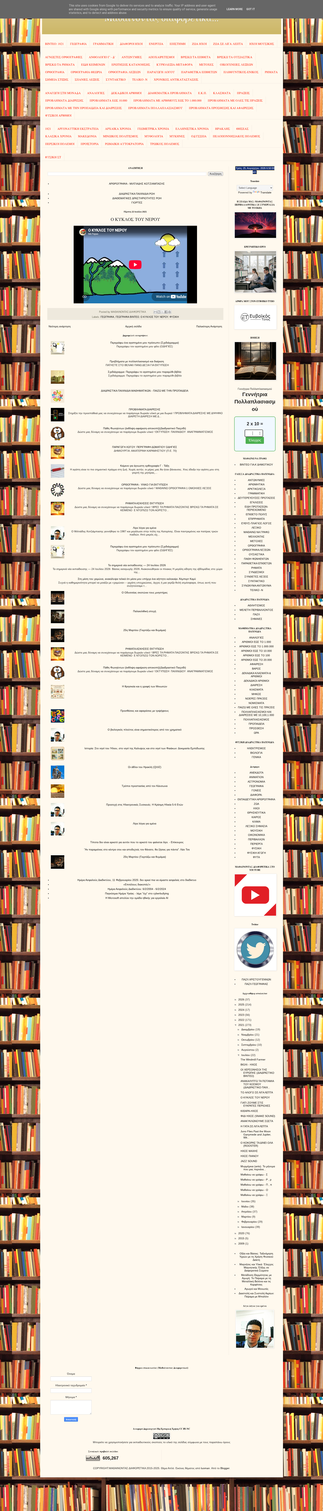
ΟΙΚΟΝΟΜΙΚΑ (256, 834)
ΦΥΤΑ (256, 857)
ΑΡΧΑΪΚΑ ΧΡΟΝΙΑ (118, 129)
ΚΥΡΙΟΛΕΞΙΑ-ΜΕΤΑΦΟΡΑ (174, 64)
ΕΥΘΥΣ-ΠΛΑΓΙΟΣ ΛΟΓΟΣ (256, 523)
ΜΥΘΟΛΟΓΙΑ (153, 136)
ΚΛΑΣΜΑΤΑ (222, 93)
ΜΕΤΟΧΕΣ (206, 64)
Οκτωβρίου (248, 1039)
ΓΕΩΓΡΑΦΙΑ (78, 44)
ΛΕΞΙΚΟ (256, 527)
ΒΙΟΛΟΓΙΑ (256, 752)
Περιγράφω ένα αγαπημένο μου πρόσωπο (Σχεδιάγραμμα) (144, 342)
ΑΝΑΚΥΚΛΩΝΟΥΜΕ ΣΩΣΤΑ (257, 1121)
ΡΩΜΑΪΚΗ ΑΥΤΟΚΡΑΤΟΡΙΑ (124, 144)
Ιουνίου (246, 1201)
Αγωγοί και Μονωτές (256, 1288)
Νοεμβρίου (248, 1034)
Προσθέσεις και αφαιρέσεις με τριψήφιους (144, 710)
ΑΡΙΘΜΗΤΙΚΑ (256, 484)
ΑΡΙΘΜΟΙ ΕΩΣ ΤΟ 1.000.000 (256, 646)
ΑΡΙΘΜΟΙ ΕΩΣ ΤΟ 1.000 (256, 641)
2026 (241, 999)
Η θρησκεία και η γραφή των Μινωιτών (144, 686)
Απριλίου (247, 1211)
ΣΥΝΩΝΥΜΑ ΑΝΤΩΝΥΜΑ (256, 585)
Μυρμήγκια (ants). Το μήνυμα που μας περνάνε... (258, 1168)
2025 (241, 1004)
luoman (205, 1468)
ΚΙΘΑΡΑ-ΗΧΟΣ (249, 1110)
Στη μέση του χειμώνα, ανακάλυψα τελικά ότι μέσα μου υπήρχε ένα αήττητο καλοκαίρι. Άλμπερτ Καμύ (137, 578)
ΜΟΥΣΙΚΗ (256, 830)
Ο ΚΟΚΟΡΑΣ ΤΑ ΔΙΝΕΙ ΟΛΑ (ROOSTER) (257, 1144)
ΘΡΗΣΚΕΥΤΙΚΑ (256, 812)
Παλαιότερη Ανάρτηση (209, 326)
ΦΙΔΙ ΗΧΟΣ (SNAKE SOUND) (258, 1116)
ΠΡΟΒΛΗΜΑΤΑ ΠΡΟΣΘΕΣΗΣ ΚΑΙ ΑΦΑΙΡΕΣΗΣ (221, 108)
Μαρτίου (246, 1216)
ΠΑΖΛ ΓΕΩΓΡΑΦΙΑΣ (256, 983)
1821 (48, 129)
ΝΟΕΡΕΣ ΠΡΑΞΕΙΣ (256, 698)
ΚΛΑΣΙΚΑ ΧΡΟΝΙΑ (58, 136)
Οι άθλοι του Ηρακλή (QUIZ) (144, 767)
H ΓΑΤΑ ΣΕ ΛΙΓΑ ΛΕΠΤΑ (254, 1126)
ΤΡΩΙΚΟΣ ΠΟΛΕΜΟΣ (164, 144)
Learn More (235, 9)
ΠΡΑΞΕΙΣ (243, 93)
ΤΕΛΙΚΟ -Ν (139, 79)
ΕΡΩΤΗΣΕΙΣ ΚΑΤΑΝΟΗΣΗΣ (131, 64)
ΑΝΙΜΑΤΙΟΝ (256, 777)
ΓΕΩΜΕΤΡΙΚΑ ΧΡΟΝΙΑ (153, 129)
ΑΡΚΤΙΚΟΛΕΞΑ (256, 488)
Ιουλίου (246, 1055)
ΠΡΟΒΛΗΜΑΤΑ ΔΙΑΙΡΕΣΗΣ (64, 100)
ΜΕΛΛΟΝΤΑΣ (256, 536)
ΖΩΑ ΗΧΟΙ (199, 44)
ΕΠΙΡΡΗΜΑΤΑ (256, 518)
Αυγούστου (248, 1049)
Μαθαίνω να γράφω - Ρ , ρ (256, 1179)
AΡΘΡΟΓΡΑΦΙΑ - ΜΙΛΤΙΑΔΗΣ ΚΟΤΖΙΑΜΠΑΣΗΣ (137, 183)
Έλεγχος (254, 440)
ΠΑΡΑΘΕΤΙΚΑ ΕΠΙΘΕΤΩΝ (199, 72)
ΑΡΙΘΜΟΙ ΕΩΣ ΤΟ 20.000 (256, 659)
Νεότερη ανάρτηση (60, 326)
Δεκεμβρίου (248, 1029)
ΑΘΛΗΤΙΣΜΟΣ (256, 605)
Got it (250, 9)
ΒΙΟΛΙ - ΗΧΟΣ (249, 1064)
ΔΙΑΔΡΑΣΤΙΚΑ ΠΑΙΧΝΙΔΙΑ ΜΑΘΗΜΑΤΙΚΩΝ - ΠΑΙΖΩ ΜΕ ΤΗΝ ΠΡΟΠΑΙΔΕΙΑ (144, 390)
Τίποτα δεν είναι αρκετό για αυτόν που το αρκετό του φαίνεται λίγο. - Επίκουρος (137, 842)
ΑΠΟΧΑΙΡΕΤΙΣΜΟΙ (161, 57)
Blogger (224, 1468)
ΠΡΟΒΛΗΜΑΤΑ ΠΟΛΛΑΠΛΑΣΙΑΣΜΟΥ (155, 108)
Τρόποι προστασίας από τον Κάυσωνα (144, 785)
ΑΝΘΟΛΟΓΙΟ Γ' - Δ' (102, 57)
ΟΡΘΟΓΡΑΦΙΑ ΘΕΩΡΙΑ (86, 72)
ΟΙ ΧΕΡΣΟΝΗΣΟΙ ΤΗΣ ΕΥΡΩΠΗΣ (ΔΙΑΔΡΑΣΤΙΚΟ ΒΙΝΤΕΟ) (257, 1072)
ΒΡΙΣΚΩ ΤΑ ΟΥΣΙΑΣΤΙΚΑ (234, 57)
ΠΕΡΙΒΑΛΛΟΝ (256, 839)
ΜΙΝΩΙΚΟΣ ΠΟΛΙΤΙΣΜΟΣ (120, 136)
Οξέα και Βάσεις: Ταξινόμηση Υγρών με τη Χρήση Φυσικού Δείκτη (256, 1256)
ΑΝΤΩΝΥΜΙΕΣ (131, 57)
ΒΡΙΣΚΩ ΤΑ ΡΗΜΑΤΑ (60, 64)
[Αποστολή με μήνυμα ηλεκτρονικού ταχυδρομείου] (155, 312)
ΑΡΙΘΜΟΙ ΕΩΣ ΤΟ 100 (256, 655)
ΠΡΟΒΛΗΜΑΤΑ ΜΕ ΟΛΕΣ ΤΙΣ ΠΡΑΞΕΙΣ (235, 100)
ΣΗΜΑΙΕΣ (256, 618)
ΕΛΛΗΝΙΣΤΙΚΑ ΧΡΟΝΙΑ (192, 129)
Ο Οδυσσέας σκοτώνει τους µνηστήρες (145, 592)
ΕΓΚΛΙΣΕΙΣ (256, 502)
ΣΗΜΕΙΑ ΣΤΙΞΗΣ (56, 79)
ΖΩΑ (256, 803)
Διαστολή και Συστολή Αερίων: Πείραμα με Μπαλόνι (256, 1295)
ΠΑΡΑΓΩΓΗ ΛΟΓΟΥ (161, 72)
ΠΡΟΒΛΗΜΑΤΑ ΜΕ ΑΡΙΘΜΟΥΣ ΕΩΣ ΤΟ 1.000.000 (167, 100)
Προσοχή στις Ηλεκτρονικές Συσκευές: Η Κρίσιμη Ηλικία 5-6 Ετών (144, 804)
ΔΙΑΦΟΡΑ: (256, 794)
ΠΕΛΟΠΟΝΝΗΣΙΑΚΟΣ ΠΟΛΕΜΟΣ (236, 136)
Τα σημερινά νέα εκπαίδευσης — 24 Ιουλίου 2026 (137, 565)
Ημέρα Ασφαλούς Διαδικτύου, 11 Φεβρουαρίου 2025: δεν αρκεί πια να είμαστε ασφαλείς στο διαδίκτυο (136, 879)
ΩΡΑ (256, 732)
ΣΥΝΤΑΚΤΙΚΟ (116, 79)
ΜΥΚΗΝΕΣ (177, 136)
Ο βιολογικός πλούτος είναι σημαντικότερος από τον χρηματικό (145, 729)
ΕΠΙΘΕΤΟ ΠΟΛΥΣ (256, 514)
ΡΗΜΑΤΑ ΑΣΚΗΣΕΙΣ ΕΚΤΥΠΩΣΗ (144, 503)
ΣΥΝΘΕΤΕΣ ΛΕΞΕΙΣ (256, 576)
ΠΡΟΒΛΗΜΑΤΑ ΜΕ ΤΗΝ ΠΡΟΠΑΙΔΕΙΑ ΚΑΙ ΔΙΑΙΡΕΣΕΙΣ (83, 108)
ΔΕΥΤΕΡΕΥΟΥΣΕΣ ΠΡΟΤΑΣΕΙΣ (256, 497)
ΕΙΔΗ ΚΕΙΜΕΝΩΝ (93, 64)
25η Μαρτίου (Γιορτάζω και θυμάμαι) (144, 630)
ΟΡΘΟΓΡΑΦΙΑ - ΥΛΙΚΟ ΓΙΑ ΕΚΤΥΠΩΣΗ (144, 484)
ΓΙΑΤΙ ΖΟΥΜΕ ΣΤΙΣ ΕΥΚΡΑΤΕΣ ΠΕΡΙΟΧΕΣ (255, 1104)
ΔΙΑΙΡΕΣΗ (256, 685)
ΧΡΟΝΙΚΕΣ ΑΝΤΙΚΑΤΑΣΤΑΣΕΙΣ (176, 79)
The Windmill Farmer (253, 1059)
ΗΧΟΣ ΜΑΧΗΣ (249, 1150)
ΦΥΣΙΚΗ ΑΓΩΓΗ (256, 852)
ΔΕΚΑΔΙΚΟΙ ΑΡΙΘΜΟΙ (126, 93)
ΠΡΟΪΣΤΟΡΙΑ (90, 144)
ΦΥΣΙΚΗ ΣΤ (53, 157)
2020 (241, 1233)
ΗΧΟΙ (256, 808)
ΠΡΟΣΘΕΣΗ (256, 728)
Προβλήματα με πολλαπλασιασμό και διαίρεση (137, 361)
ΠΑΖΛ (256, 614)
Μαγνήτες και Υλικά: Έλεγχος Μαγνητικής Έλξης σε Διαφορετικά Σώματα (256, 1267)
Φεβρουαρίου (249, 1221)
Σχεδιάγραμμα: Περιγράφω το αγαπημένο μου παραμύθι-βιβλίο (144, 371)
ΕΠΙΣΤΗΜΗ (178, 44)
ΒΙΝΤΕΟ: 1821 (54, 44)
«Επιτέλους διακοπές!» (136, 884)
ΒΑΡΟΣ (256, 668)
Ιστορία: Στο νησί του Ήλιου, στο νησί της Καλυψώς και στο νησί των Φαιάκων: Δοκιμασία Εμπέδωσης (144, 748)
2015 (241, 1238)
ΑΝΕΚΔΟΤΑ (256, 772)
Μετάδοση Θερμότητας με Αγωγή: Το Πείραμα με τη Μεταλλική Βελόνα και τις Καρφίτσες (256, 1279)
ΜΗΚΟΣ (256, 694)
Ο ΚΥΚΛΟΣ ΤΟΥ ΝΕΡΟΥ (154, 317)
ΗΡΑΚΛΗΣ (222, 129)
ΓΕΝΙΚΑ (256, 757)
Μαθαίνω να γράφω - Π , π (256, 1184)
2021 (241, 1024)
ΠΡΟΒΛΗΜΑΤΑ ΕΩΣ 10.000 (108, 100)
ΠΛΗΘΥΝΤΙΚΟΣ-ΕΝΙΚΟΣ (241, 72)
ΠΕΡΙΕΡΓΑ (256, 843)
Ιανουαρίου (248, 1226)
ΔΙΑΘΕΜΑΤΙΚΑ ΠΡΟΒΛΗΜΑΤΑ (170, 93)
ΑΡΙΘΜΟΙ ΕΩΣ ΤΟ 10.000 (256, 650)
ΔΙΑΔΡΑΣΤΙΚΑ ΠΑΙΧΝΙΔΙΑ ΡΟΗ (137, 193)
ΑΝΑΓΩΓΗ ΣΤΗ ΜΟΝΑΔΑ (63, 93)
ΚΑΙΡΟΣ (256, 817)
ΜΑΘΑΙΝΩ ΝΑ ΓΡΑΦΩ (256, 532)
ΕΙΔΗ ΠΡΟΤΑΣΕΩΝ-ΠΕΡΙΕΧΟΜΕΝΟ (256, 508)
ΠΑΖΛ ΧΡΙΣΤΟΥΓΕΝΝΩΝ (256, 979)
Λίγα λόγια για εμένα (144, 527)
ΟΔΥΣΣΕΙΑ (199, 136)
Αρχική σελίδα (133, 326)
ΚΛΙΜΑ (256, 821)
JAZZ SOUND (249, 1161)
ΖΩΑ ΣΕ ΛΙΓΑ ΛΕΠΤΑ (228, 44)
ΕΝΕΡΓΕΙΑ (156, 44)
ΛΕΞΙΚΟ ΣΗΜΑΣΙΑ (256, 826)
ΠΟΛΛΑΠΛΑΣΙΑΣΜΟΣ (256, 719)
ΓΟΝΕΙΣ (256, 790)
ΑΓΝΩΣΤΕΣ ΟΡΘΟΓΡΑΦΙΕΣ (63, 57)
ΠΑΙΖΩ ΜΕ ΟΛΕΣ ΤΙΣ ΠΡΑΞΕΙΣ (256, 707)
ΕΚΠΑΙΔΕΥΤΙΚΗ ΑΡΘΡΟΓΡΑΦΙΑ (256, 799)
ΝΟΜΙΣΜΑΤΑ (256, 703)
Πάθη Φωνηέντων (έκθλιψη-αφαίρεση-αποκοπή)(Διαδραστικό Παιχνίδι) (144, 428)
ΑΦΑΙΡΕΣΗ (256, 664)
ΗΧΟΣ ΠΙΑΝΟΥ (250, 1156)
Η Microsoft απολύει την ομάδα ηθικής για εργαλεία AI (136, 897)
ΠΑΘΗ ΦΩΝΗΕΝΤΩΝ (256, 558)
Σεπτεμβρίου (249, 1044)
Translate (265, 192)
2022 (241, 1019)
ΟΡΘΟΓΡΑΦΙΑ (54, 72)
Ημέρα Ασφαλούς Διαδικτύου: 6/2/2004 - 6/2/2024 (137, 888)
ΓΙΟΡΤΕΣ (136, 202)
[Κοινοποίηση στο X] (162, 312)
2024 (241, 1009)
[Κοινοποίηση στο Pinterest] (169, 312)
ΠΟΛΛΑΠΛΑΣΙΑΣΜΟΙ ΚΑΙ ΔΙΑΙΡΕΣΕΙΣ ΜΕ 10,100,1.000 (256, 713)
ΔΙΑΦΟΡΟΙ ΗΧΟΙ (131, 44)
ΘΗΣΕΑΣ (242, 129)
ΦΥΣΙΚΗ (174, 317)
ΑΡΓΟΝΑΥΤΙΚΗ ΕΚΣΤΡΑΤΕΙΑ (78, 129)
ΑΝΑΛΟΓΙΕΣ (96, 93)
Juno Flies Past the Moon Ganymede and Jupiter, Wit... (256, 1134)
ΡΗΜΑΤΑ (271, 72)
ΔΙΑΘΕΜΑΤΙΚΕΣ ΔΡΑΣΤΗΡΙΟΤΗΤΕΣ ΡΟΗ (137, 198)
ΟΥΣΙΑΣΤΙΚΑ (256, 554)
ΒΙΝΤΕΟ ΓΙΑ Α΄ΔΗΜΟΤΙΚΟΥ (256, 464)
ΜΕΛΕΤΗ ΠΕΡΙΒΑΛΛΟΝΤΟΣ (256, 609)
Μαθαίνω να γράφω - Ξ (254, 1194)
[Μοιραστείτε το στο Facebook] (166, 312)
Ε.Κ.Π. (202, 93)
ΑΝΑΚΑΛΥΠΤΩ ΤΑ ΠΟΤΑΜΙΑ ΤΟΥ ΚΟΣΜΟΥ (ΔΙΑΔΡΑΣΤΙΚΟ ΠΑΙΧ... (257, 1084)
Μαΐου (245, 1206)
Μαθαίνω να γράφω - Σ (254, 1174)
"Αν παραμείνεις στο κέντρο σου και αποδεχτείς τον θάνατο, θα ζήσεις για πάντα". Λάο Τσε (137, 849)
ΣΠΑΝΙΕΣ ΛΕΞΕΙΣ (87, 79)
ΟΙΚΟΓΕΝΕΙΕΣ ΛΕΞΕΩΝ (236, 64)
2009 (241, 1243)
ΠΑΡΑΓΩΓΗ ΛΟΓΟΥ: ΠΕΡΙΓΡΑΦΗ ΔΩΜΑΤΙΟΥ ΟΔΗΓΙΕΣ (144, 447)
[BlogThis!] (159, 312)
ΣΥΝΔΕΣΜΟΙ (256, 572)
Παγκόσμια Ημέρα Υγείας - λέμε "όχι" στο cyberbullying (137, 893)
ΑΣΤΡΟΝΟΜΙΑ (256, 781)
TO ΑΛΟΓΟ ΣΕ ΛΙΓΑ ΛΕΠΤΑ (257, 1092)
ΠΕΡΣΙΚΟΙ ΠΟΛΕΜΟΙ (59, 144)
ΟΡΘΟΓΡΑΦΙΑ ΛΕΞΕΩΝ (124, 72)
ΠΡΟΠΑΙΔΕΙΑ (256, 723)
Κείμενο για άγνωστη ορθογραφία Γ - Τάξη (144, 465)
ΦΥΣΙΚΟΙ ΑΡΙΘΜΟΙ (58, 115)
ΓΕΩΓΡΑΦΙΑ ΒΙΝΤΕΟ (127, 317)
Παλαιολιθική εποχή (144, 611)
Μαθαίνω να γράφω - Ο (254, 1189)
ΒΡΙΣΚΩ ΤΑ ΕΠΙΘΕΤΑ (196, 57)
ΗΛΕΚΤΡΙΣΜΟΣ (256, 748)
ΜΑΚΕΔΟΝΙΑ (87, 136)
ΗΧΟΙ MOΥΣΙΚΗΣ (261, 44)
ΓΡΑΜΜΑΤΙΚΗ (103, 44)
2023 (241, 1014)
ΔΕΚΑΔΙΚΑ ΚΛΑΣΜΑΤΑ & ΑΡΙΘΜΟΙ (256, 675)
